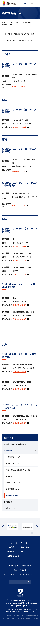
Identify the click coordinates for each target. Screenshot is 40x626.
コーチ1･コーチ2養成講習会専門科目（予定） (20, 34)
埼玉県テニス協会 (21, 127)
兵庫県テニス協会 (21, 274)
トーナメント (12, 542)
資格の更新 (10, 476)
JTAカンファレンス (13, 463)
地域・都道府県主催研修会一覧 (18, 469)
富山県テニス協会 (20, 86)
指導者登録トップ (13, 457)
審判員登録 (8, 501)
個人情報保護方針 (20, 570)
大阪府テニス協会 (21, 260)
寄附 (22, 551)
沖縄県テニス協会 (21, 371)
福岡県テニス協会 (21, 389)
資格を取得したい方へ (14, 489)
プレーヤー (25, 542)
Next (35, 527)
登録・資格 (15, 22)
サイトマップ (13, 566)
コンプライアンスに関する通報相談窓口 (20, 574)
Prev (4, 527)
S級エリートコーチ (13, 482)
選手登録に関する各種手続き (15, 444)
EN (32, 3)
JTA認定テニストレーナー (14, 508)
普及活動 (10, 551)
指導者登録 (27, 22)
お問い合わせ (26, 566)
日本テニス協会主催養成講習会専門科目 (20, 40)
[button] (37, 3)
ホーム (4, 22)
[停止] (32, 533)
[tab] (20, 34)
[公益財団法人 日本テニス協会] (9, 2)
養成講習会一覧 (12, 495)
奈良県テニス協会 (21, 246)
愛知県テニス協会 (20, 171)
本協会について (13, 556)
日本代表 (10, 547)
